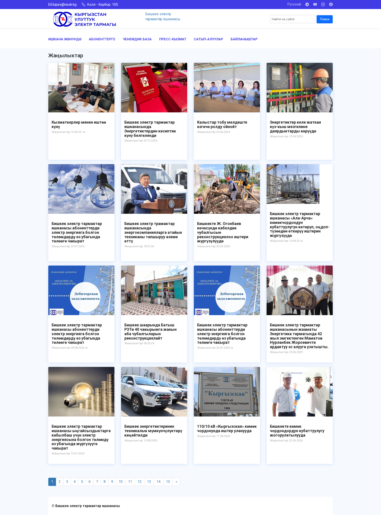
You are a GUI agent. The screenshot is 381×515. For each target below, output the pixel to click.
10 (121, 482)
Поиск (325, 19)
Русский (294, 4)
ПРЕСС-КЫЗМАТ (172, 39)
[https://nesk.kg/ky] (84, 19)
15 (168, 482)
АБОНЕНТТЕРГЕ (102, 39)
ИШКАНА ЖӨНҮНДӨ (64, 39)
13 (149, 482)
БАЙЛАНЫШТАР (244, 39)
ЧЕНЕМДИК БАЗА (137, 39)
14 (159, 482)
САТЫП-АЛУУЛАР (208, 39)
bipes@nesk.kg (65, 4)
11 (130, 482)
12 (140, 482)
